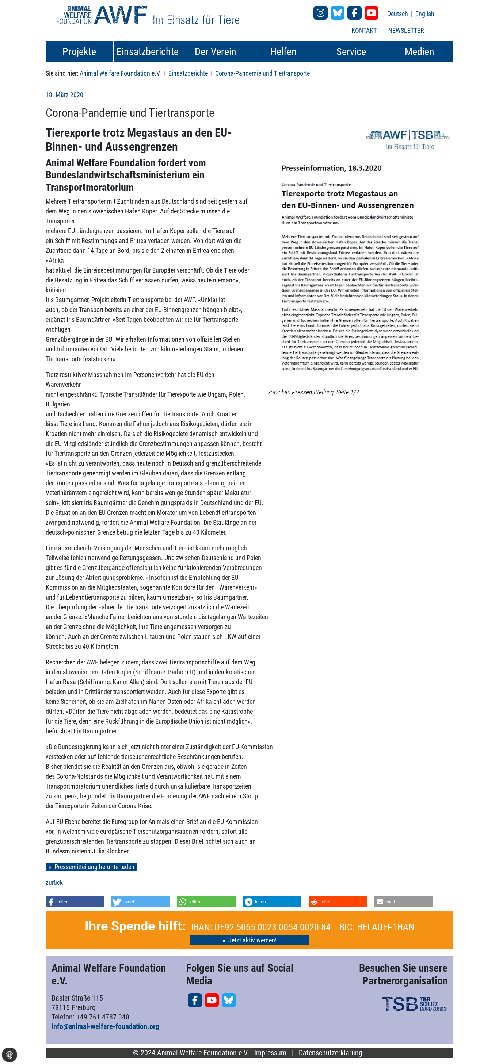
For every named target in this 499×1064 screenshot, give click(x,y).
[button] (75, 901)
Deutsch (398, 14)
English (424, 14)
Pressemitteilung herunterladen (94, 867)
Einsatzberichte (188, 73)
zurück (54, 882)
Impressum (270, 1053)
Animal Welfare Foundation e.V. (120, 73)
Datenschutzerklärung (330, 1053)
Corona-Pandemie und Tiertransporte (262, 73)
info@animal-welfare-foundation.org (105, 1026)
